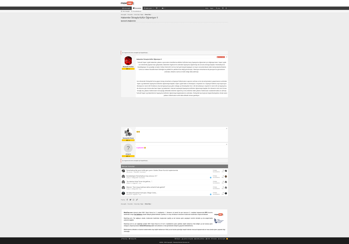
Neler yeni (148, 8)
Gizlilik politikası (200, 239)
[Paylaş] (226, 57)
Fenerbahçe (143, 172)
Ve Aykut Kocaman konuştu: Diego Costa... (141, 193)
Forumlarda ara (137, 11)
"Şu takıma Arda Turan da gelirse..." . (139, 181)
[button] (153, 8)
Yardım (215, 239)
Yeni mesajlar (126, 11)
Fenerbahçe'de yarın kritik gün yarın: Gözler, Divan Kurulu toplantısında (152, 170)
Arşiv (140, 183)
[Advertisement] (174, 36)
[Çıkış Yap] (226, 8)
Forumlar (138, 8)
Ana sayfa (127, 8)
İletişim (178, 239)
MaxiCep (124, 239)
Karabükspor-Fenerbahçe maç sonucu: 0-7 (141, 176)
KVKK (208, 239)
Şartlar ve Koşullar (188, 239)
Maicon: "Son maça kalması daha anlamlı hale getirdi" (145, 187)
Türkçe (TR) (133, 239)
